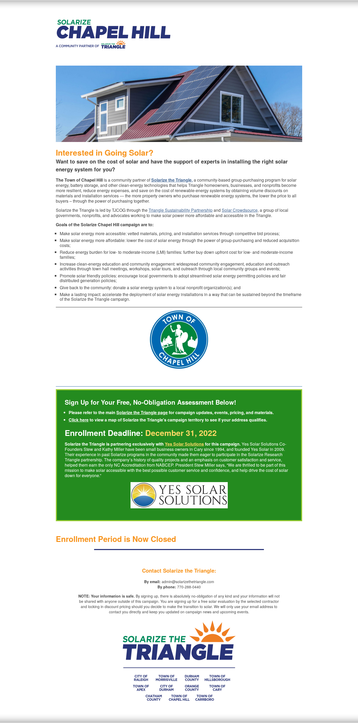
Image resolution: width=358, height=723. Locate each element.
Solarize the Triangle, (172, 180)
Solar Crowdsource (240, 210)
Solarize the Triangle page (142, 412)
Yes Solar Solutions (184, 444)
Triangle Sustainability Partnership (181, 210)
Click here (79, 420)
